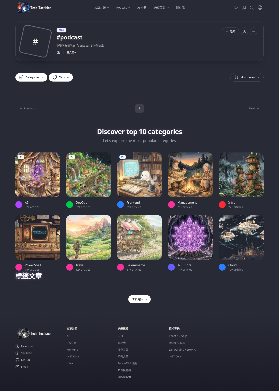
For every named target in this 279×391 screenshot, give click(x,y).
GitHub (25, 360)
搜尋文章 (123, 349)
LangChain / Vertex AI (182, 349)
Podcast (121, 7)
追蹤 (232, 31)
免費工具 (160, 7)
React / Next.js (178, 336)
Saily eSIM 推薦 (127, 363)
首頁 (120, 336)
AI (68, 336)
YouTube (26, 353)
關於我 (180, 7)
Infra (70, 363)
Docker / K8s (177, 343)
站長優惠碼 (124, 370)
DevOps (71, 343)
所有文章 (123, 356)
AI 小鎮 (142, 7)
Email (24, 366)
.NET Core (73, 356)
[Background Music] (244, 7)
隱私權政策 (124, 377)
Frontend (72, 349)
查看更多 (137, 299)
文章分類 (100, 7)
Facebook (27, 346)
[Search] (252, 7)
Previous (29, 108)
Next (252, 108)
